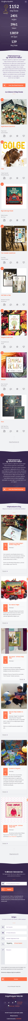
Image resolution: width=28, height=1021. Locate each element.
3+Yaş (2, 184)
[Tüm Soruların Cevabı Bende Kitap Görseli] (12, 240)
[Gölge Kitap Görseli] (12, 156)
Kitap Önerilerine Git (14, 442)
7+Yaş (2, 226)
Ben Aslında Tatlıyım (14, 605)
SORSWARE (18, 1018)
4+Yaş (2, 99)
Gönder (16, 979)
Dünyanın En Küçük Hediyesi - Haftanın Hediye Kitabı (16, 544)
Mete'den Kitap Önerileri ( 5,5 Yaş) (16, 712)
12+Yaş (2, 141)
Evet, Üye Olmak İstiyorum (16, 85)
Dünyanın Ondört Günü (7, 337)
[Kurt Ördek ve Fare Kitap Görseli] (12, 282)
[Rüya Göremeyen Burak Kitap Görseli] (12, 198)
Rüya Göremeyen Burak (7, 211)
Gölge (2, 169)
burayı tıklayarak (12, 836)
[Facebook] (5, 1002)
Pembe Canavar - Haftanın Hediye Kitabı (16, 826)
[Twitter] (8, 1002)
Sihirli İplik (3, 379)
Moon (2, 422)
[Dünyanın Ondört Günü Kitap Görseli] (12, 325)
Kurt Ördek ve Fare (6, 295)
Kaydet (9, 889)
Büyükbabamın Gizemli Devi (8, 126)
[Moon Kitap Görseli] (12, 409)
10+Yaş (2, 310)
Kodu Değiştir (18, 943)
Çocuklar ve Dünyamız (14, 768)
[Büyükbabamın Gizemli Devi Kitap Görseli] (12, 114)
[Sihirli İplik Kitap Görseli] (12, 367)
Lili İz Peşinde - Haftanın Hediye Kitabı (16, 657)
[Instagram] (12, 1002)
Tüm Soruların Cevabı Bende (8, 253)
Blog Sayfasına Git (14, 854)
